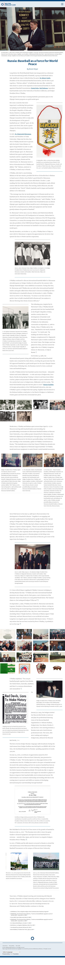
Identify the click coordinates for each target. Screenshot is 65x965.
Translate (16, 954)
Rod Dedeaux (44, 88)
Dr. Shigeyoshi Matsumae (23, 134)
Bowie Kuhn (35, 88)
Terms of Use (5, 945)
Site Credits (18, 945)
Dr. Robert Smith (45, 78)
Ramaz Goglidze (48, 384)
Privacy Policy (11, 945)
